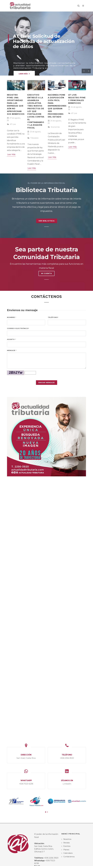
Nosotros (67, 839)
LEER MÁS (23, 74)
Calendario (68, 853)
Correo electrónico (18, 328)
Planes (66, 850)
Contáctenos (69, 857)
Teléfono (53, 317)
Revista (66, 843)
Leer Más (11, 154)
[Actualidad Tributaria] (20, 5)
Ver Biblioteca (47, 221)
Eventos (66, 846)
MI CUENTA (46, 273)
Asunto (11, 339)
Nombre (11, 317)
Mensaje (12, 350)
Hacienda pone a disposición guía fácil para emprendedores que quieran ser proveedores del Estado (57, 106)
